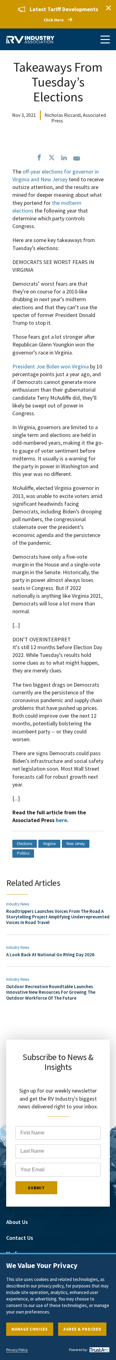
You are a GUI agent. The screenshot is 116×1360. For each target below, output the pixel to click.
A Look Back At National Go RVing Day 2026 (50, 954)
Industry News (17, 904)
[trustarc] (99, 1349)
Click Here (54, 20)
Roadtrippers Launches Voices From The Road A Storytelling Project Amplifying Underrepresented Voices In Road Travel (58, 917)
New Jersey (76, 843)
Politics (23, 853)
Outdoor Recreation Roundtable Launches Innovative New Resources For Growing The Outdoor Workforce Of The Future (50, 992)
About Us (17, 1222)
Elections (24, 843)
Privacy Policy (17, 1350)
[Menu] (105, 39)
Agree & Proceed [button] (82, 1329)
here (61, 820)
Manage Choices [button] (29, 1329)
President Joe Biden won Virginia (50, 366)
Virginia (49, 843)
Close (108, 8)
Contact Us (19, 1237)
